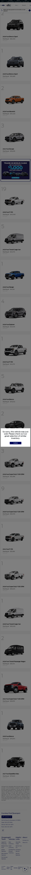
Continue (15, 443)
